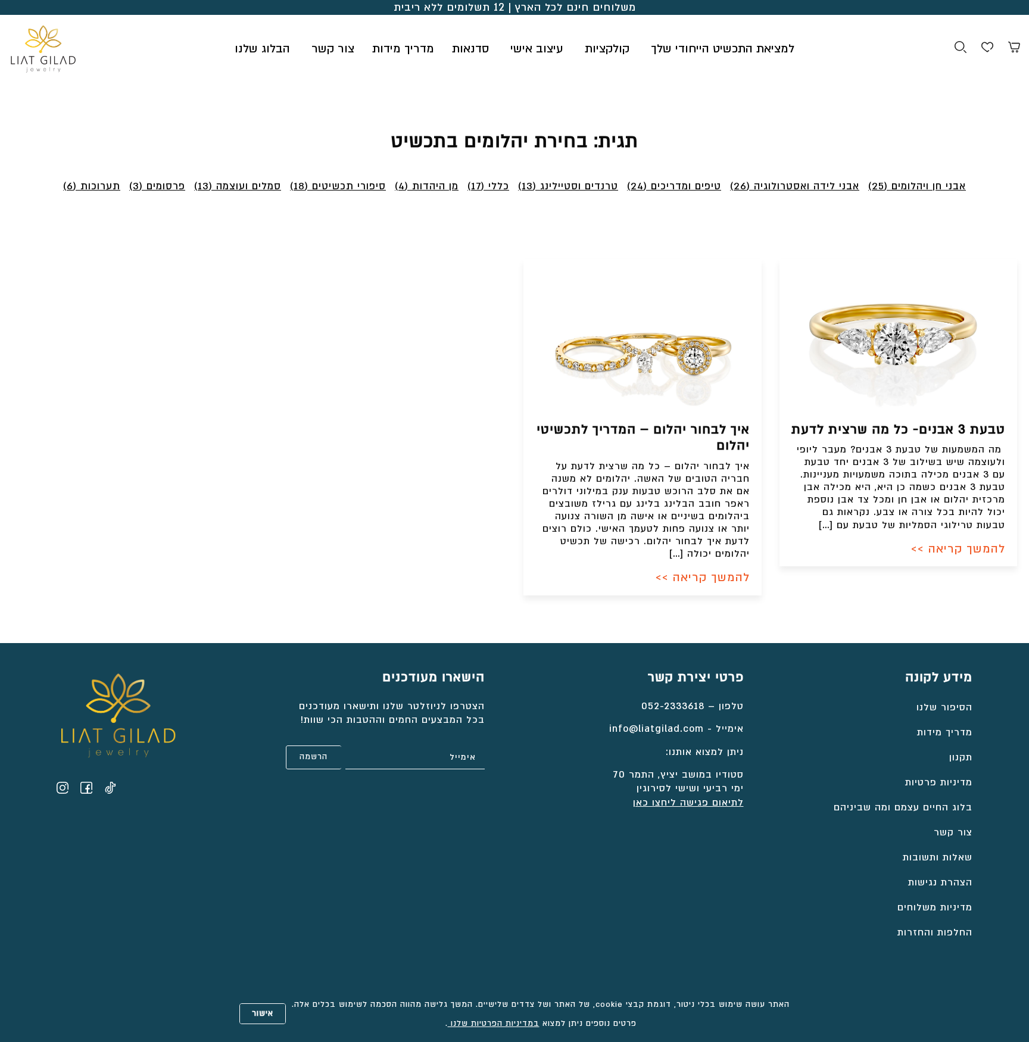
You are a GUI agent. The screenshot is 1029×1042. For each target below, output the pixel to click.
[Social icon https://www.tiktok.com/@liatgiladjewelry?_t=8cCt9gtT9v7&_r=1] (110, 788)
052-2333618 (672, 706)
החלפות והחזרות (934, 932)
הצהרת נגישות (940, 882)
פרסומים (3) (157, 186)
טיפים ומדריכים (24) (674, 186)
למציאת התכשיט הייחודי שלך (722, 49)
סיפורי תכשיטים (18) (338, 186)
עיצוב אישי (536, 49)
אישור (262, 1013)
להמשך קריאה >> (958, 549)
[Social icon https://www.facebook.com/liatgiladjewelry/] (86, 788)
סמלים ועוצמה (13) (237, 186)
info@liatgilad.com (656, 728)
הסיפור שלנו (944, 707)
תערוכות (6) (91, 186)
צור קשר (332, 49)
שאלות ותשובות (937, 857)
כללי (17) (488, 186)
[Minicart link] (1014, 49)
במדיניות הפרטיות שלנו (494, 1023)
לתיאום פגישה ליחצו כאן (688, 802)
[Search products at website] (960, 49)
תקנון (960, 757)
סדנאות (470, 49)
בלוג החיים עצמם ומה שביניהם (903, 807)
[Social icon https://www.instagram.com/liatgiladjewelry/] (62, 788)
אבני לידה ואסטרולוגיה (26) (794, 186)
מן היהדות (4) (427, 186)
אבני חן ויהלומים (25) (917, 186)
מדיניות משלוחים (934, 907)
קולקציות (607, 49)
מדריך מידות (403, 49)
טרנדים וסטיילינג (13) (568, 186)
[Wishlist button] (987, 49)
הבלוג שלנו (262, 49)
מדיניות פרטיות (938, 782)
